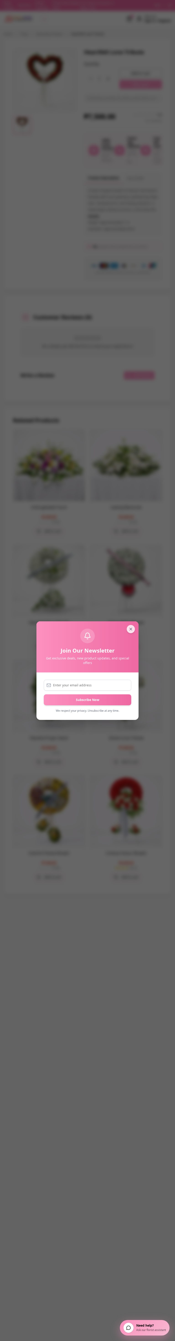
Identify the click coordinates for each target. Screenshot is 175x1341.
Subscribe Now (87, 700)
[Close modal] (131, 629)
